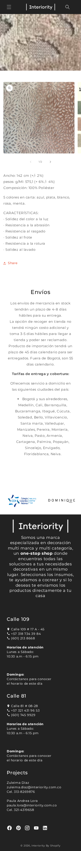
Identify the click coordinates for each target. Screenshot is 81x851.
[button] (9, 7)
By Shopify (53, 845)
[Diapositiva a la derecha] (50, 162)
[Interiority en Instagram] (27, 828)
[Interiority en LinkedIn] (45, 828)
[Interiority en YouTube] (36, 828)
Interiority (38, 845)
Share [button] (13, 263)
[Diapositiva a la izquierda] (31, 162)
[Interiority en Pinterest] (18, 828)
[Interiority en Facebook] (9, 828)
